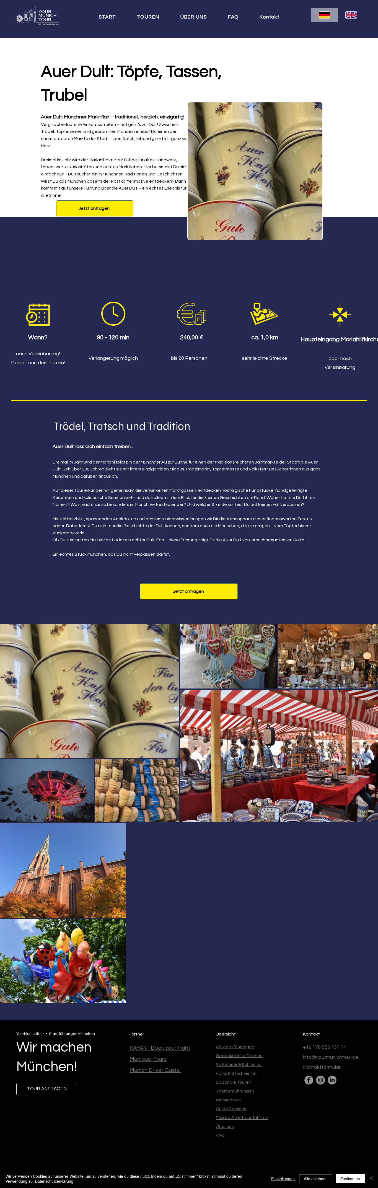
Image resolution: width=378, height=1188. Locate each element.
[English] (351, 15)
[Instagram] (320, 1080)
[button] (153, 17)
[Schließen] (371, 1179)
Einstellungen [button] (283, 1178)
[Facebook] (308, 1080)
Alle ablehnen (316, 1178)
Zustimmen (350, 1178)
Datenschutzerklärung (54, 1181)
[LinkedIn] (332, 1080)
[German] (324, 15)
